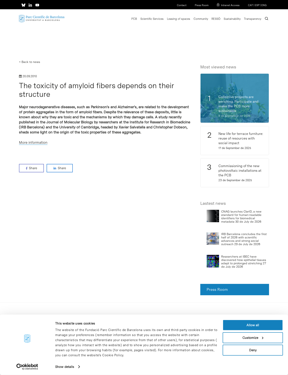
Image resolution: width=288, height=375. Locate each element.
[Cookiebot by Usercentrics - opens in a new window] (27, 367)
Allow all (252, 325)
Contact (181, 5)
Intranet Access (230, 5)
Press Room (202, 5)
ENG (263, 5)
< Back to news (29, 62)
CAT (250, 5)
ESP (257, 5)
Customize (250, 337)
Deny (253, 350)
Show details (64, 367)
